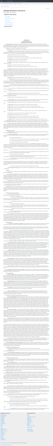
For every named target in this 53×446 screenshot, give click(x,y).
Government (29, 418)
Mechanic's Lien (29, 422)
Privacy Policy (9, 444)
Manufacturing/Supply (4, 429)
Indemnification (3, 422)
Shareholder (2, 438)
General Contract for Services (9, 18)
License (2, 425)
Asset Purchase (3, 414)
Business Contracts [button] (10, 1)
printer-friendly (47, 8)
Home (5, 1)
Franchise (2, 421)
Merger (2, 430)
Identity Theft (29, 419)
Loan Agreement (7, 16)
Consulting (2, 418)
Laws (15, 1)
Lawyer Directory (24, 1)
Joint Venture (3, 423)
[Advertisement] (26, 33)
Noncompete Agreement (9, 24)
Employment (3, 420)
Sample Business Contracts (7, 3)
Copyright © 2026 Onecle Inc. (5, 442)
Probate (28, 424)
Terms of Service (3, 444)
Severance (2, 437)
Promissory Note (7, 20)
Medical (28, 423)
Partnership (2, 433)
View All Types (29, 429)
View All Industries (30, 430)
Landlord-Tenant (29, 420)
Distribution (2, 419)
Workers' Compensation (31, 425)
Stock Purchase (3, 439)
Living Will (28, 421)
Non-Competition (3, 431)
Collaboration (3, 416)
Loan (1, 427)
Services (2, 436)
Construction (3, 417)
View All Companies (30, 431)
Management (3, 428)
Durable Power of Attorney (31, 416)
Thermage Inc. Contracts (17, 3)
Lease (1, 424)
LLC (1, 426)
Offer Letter (2, 432)
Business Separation (4, 415)
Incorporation (19, 1)
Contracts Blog (29, 427)
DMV (28, 415)
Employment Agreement (9, 22)
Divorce (28, 414)
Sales (1, 435)
